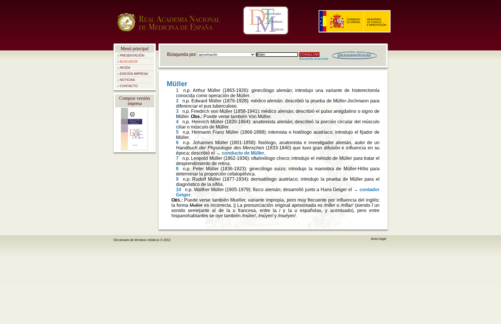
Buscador (129, 61)
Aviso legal (378, 238)
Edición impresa (134, 73)
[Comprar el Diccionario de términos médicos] (134, 149)
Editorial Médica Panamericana (354, 55)
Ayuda (125, 67)
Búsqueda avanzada (313, 58)
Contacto (129, 86)
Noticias (127, 80)
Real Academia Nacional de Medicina (169, 29)
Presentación (132, 55)
